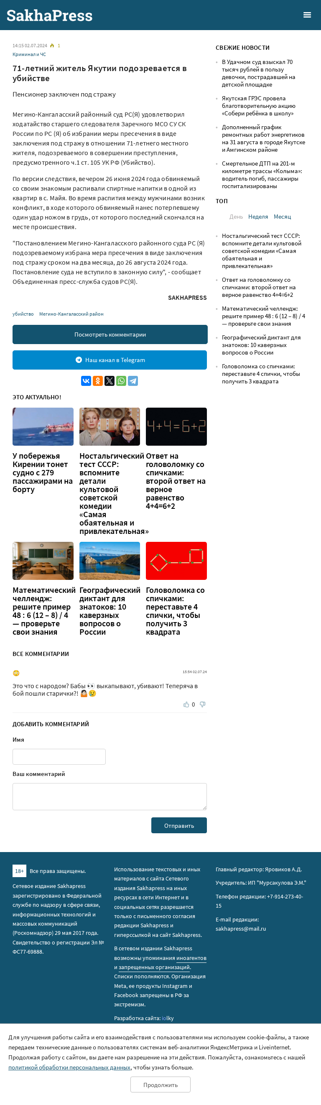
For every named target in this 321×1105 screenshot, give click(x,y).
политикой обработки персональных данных (69, 1067)
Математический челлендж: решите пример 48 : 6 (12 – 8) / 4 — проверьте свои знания (44, 611)
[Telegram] (133, 381)
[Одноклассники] (98, 381)
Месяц (282, 216)
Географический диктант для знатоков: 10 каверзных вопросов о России (109, 611)
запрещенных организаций (154, 967)
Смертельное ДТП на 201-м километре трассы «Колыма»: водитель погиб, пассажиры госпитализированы (262, 174)
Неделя (258, 216)
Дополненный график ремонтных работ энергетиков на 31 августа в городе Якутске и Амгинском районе (263, 138)
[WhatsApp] (121, 381)
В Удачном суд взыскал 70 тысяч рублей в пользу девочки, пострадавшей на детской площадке (259, 73)
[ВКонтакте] (86, 381)
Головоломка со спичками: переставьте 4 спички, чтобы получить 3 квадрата (175, 611)
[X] (109, 381)
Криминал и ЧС (29, 54)
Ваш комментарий (39, 774)
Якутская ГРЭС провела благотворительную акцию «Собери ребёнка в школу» (259, 105)
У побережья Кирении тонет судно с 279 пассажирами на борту (43, 472)
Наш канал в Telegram (115, 360)
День (236, 216)
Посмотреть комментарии (110, 334)
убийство (23, 314)
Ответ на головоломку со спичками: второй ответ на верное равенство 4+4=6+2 (176, 481)
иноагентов (191, 958)
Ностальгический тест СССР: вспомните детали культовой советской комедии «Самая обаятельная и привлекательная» (114, 493)
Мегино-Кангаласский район (71, 314)
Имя (18, 739)
